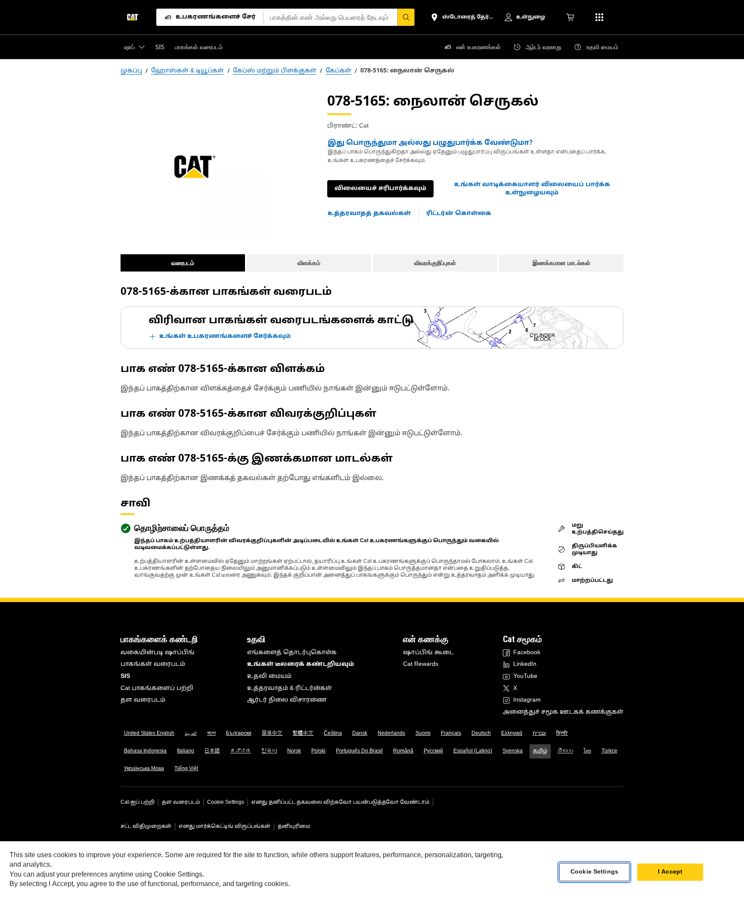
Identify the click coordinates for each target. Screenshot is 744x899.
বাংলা (211, 733)
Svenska (512, 751)
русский (433, 751)
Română (403, 751)
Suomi (423, 733)
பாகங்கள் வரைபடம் (153, 664)
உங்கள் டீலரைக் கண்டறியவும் (300, 664)
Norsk (294, 751)
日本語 (212, 751)
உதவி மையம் (269, 676)
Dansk (359, 733)
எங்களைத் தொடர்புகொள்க (292, 652)
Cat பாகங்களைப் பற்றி (157, 688)
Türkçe (609, 751)
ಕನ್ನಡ (240, 751)
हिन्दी (562, 733)
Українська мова (144, 769)
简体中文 (272, 733)
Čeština (333, 733)
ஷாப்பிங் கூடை (428, 652)
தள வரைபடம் (143, 700)
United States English (149, 733)
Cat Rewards (420, 664)
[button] (532, 189)
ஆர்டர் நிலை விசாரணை (287, 700)
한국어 (269, 751)
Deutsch (481, 733)
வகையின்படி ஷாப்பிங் (158, 652)
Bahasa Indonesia (145, 751)
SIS (125, 676)
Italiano (185, 751)
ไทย (587, 751)
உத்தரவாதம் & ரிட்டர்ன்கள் (289, 688)
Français (451, 733)
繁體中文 (303, 733)
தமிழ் (540, 751)
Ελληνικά (511, 733)
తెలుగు (565, 751)
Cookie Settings (225, 802)
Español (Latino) (472, 751)
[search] (406, 17)
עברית (539, 733)
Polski (318, 751)
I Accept (670, 872)
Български (238, 733)
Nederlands (391, 733)
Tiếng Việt (186, 769)
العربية (191, 733)
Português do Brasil (359, 751)
